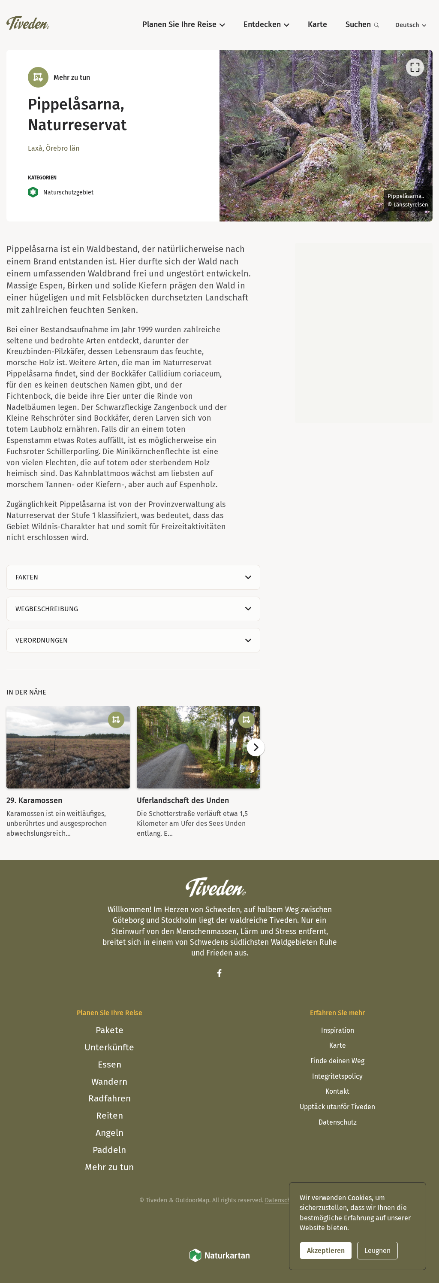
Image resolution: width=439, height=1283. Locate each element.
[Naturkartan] (219, 1261)
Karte (337, 1045)
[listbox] (326, 135)
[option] (326, 135)
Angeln (109, 1132)
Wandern (109, 1081)
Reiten (109, 1115)
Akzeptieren (326, 1251)
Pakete (109, 1030)
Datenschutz (338, 1122)
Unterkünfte (109, 1047)
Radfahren (109, 1098)
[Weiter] (415, 137)
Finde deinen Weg (337, 1061)
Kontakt (337, 1091)
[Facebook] (219, 973)
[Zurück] (237, 137)
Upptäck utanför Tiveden (337, 1107)
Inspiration (337, 1030)
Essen (109, 1064)
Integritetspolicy (337, 1076)
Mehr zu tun (109, 1167)
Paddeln (109, 1150)
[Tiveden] (27, 23)
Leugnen (377, 1251)
